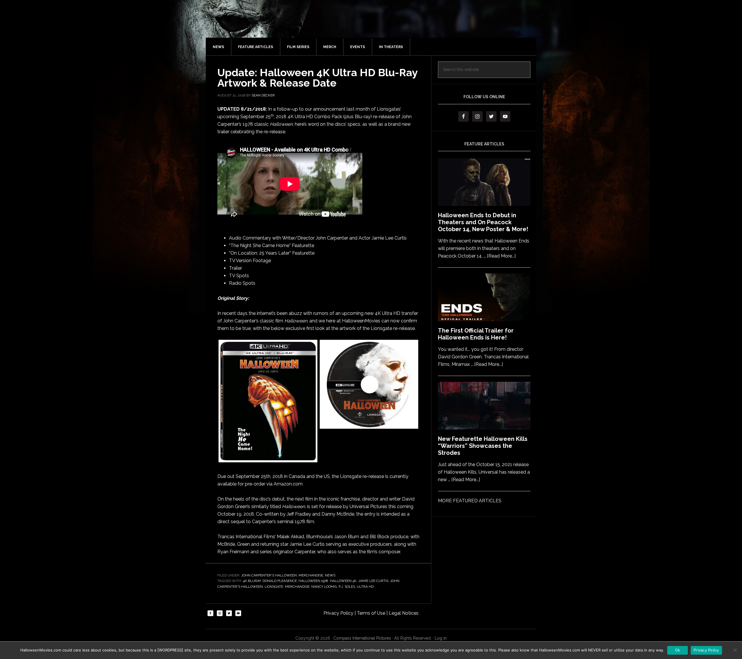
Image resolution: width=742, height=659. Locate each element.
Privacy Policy (338, 613)
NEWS (330, 575)
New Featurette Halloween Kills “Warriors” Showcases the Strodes (483, 445)
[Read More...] (501, 256)
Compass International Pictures (362, 638)
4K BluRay (252, 581)
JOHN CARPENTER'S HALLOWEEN (269, 575)
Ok (677, 650)
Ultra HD (365, 587)
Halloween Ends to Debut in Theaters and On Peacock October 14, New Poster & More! (483, 222)
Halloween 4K (343, 581)
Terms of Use (371, 613)
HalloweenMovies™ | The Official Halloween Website (376, 25)
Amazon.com (288, 484)
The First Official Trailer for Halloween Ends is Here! (476, 334)
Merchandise (297, 587)
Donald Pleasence (280, 581)
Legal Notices (404, 613)
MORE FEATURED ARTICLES (469, 500)
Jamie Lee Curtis (373, 581)
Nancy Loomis (324, 587)
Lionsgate (274, 587)
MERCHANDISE (311, 575)
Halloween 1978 (313, 581)
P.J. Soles (347, 587)
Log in (441, 638)
